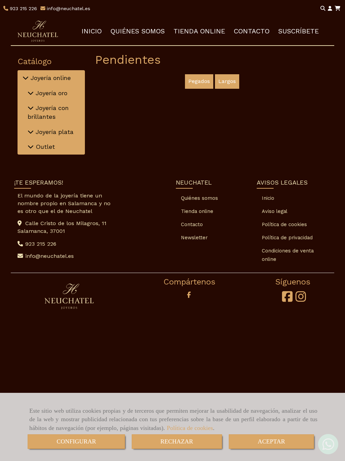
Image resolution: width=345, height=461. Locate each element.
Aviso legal (274, 211)
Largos (227, 81)
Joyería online (50, 77)
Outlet (44, 146)
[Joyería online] (26, 77)
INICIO (92, 31)
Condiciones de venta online (288, 255)
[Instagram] (300, 298)
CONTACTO (252, 31)
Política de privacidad (287, 238)
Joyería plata (53, 131)
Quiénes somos (199, 198)
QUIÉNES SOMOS (138, 31)
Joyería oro (50, 93)
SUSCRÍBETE (298, 31)
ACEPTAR (271, 441)
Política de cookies (190, 428)
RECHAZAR (176, 441)
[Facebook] (287, 298)
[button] (330, 8)
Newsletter (194, 238)
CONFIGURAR (76, 441)
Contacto (192, 224)
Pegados (199, 81)
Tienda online (197, 211)
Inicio (268, 198)
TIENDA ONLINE (199, 31)
